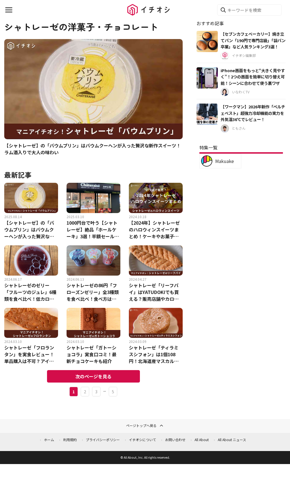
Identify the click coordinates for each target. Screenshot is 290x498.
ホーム (49, 439)
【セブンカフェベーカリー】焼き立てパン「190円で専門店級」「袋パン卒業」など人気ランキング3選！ (253, 40)
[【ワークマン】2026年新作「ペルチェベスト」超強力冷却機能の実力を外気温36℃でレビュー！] (207, 114)
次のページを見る (93, 376)
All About (202, 439)
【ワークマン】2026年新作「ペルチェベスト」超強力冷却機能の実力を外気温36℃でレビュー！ (253, 113)
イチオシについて (142, 439)
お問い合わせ (175, 439)
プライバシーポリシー (103, 439)
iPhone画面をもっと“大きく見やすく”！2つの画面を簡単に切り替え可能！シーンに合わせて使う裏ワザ (253, 76)
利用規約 (70, 439)
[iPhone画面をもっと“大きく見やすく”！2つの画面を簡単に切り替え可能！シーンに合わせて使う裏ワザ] (207, 78)
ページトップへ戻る (141, 425)
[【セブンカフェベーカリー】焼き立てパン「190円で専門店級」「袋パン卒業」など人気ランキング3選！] (207, 41)
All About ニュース (232, 439)
